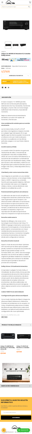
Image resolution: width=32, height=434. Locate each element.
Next (30, 325)
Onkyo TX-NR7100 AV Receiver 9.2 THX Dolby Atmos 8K (7, 347)
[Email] (5, 87)
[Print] (8, 87)
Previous (27, 325)
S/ (3, 430)
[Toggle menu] (2, 2)
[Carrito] (30, 2)
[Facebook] (2, 87)
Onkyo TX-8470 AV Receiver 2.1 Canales (22, 346)
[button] (16, 372)
